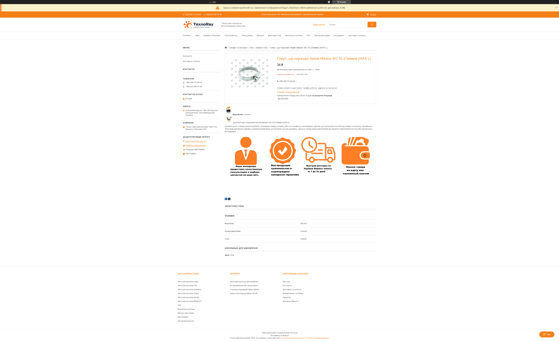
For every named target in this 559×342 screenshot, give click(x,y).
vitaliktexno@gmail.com (195, 145)
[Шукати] (372, 24)
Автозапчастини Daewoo (189, 289)
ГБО (308, 35)
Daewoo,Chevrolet (212, 35)
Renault (260, 35)
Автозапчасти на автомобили (244, 281)
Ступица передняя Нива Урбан (244, 289)
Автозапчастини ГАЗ (187, 285)
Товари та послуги (238, 47)
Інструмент (339, 35)
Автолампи (183, 317)
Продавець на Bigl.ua (279, 335)
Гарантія (287, 297)
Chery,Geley (247, 35)
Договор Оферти (290, 301)
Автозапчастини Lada (188, 281)
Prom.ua (294, 333)
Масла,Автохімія (322, 35)
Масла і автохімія (186, 313)
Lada (197, 35)
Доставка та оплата (292, 289)
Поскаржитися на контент (293, 338)
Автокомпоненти (186, 321)
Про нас (286, 281)
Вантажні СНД (274, 35)
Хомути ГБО (262, 47)
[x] (229, 199)
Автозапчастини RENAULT (190, 301)
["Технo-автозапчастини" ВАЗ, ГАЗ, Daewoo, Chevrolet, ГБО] (200, 28)
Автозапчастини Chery (188, 293)
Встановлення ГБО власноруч (244, 285)
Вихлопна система (293, 35)
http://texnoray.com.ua (195, 141)
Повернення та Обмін (293, 293)
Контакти (187, 56)
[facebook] (226, 199)
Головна (187, 35)
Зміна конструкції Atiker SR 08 (243, 293)
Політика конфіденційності (317, 338)
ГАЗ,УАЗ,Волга (230, 35)
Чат (549, 334)
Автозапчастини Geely (188, 297)
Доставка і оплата (357, 35)
